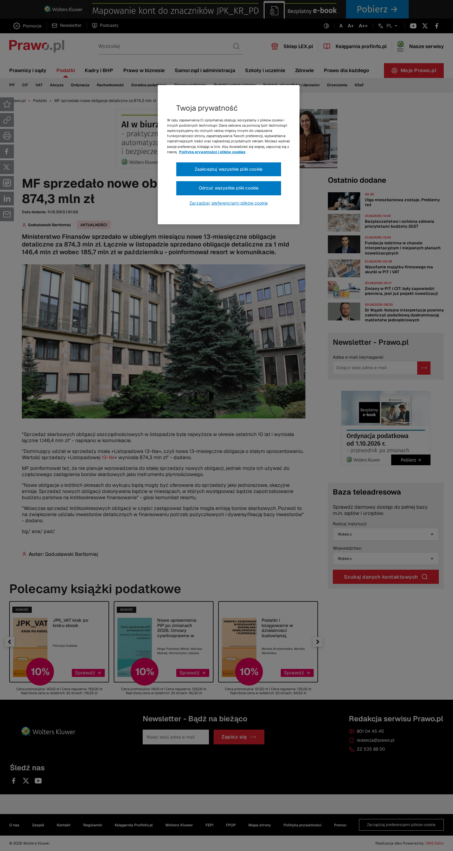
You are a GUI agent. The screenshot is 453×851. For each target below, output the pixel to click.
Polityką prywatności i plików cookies (212, 152)
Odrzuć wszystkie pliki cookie (229, 188)
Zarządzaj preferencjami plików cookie (229, 203)
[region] (229, 154)
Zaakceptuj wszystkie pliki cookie (229, 169)
